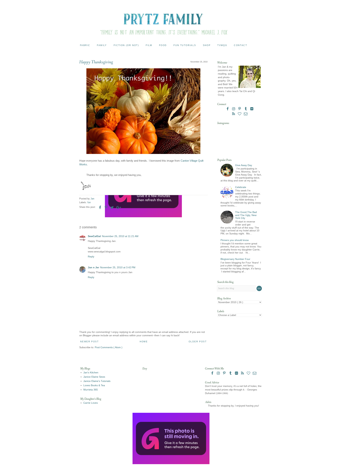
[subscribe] (234, 114)
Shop (207, 45)
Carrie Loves (90, 402)
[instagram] (234, 109)
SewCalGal (94, 236)
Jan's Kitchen (90, 372)
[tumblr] (246, 109)
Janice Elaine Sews (94, 376)
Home (144, 341)
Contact (240, 45)
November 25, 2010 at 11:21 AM (120, 236)
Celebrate (240, 187)
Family (102, 45)
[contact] (245, 114)
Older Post (198, 341)
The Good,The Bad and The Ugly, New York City (246, 215)
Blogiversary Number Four (235, 259)
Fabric (85, 45)
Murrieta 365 (90, 389)
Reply (91, 256)
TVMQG (222, 45)
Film (149, 45)
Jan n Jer (93, 267)
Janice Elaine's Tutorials (96, 381)
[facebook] (228, 109)
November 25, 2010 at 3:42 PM (117, 267)
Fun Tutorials (184, 45)
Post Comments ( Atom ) (108, 347)
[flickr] (251, 109)
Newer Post (89, 341)
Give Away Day (243, 165)
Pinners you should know (235, 240)
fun (89, 202)
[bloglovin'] (240, 114)
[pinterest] (240, 109)
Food (163, 45)
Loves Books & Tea (94, 385)
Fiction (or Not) (126, 45)
